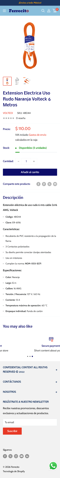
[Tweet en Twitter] (49, 184)
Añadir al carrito (30, 172)
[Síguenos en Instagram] (16, 456)
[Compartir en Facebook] (38, 184)
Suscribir (12, 431)
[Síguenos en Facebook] (5, 456)
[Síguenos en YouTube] (22, 456)
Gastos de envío (37, 134)
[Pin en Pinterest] (44, 184)
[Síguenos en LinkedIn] (27, 456)
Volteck (8, 113)
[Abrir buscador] (43, 10)
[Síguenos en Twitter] (10, 456)
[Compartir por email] (55, 184)
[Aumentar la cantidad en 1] (34, 161)
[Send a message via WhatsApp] (53, 465)
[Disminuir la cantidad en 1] (18, 161)
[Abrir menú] (4, 11)
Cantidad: (8, 161)
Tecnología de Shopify (14, 471)
